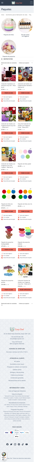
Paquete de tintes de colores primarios (7, 204)
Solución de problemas (25, 411)
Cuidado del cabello (12, 399)
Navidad (25, 406)
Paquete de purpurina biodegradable (7, 243)
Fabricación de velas (9, 396)
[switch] (3, 459)
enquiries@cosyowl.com (17, 338)
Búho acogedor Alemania (17, 343)
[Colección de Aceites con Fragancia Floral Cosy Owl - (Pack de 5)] (8, 114)
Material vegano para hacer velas (20, 413)
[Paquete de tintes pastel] (25, 154)
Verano (11, 406)
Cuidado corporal (18, 397)
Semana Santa (22, 404)
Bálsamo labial (26, 397)
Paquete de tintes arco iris (25, 204)
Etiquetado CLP (8, 413)
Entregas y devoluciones (17, 372)
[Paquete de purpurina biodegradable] (8, 232)
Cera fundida (18, 396)
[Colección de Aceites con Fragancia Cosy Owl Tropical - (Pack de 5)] (8, 154)
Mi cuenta (17, 361)
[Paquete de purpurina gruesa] (8, 270)
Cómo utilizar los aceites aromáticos (12, 419)
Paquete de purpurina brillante (24, 243)
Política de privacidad (17, 375)
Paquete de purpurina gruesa (7, 281)
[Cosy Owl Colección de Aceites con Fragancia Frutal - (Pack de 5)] (25, 114)
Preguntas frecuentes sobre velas (11, 411)
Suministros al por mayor (17, 364)
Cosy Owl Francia (17, 342)
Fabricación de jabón (8, 397)
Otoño (15, 406)
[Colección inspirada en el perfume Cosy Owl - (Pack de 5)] (8, 74)
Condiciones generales (17, 378)
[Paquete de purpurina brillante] (25, 232)
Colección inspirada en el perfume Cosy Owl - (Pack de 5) (8, 85)
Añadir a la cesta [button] (9, 93)
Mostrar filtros (8, 59)
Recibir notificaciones (25, 289)
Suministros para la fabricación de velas (16, 14)
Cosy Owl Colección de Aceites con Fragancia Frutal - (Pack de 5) (24, 125)
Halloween (20, 406)
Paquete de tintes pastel (24, 164)
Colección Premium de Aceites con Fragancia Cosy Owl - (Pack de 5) (24, 282)
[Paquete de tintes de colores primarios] (8, 194)
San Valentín (7, 404)
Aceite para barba (22, 399)
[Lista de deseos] (14, 68)
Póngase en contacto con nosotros (17, 367)
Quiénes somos (17, 369)
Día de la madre (14, 404)
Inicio (2, 14)
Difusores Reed (25, 396)
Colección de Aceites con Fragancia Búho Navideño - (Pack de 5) (25, 85)
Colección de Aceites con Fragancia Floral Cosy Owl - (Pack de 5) (8, 125)
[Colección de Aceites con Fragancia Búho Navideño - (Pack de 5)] (25, 74)
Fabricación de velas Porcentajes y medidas (19, 417)
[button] (28, 3)
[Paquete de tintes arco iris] (25, 194)
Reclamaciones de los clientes (17, 380)
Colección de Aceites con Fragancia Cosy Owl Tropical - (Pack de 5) (8, 165)
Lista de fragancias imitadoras (17, 391)
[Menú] (4, 3)
